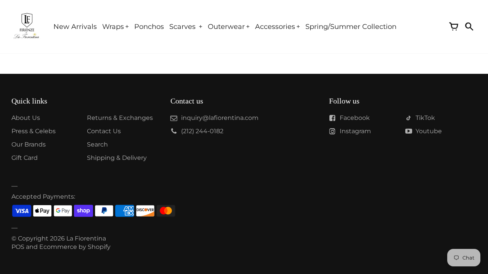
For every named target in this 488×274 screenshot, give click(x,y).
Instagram (355, 131)
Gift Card (24, 157)
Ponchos (149, 26)
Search (97, 144)
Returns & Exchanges (120, 117)
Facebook (355, 117)
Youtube (429, 131)
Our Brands (28, 144)
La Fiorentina (86, 238)
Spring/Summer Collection (350, 26)
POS (17, 246)
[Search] (469, 26)
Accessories (275, 26)
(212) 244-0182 (202, 131)
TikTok (425, 117)
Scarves (183, 26)
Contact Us (104, 131)
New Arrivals (75, 26)
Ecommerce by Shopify (75, 246)
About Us (25, 117)
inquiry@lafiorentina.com (219, 117)
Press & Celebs (33, 131)
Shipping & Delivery (117, 157)
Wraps (113, 26)
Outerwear (226, 26)
